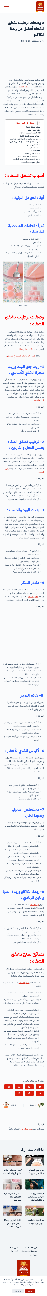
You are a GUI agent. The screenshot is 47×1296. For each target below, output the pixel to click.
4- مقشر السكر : (35, 147)
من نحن (33, 1254)
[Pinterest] (19, 1086)
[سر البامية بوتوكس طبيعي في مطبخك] (34, 1211)
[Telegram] (40, 1093)
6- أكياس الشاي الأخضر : (32, 153)
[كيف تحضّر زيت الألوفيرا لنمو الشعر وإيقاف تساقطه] (34, 1184)
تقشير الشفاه (33, 596)
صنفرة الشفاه (24, 982)
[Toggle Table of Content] (38, 123)
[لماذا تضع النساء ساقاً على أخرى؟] (34, 1160)
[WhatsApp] (29, 1093)
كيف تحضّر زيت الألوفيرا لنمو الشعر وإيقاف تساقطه (36, 1197)
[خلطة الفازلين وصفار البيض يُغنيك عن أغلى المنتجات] (12, 1211)
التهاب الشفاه (39, 400)
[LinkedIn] (8, 1086)
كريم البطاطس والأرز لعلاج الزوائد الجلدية (12, 1172)
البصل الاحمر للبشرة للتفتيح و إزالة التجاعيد (13, 1197)
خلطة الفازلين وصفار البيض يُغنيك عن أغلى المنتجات (13, 1223)
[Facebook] (40, 1086)
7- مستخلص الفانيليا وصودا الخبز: (29, 156)
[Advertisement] (23, 61)
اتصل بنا (14, 1251)
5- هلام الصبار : (35, 150)
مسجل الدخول (26, 1128)
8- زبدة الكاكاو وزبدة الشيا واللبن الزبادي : (26, 159)
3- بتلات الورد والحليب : (32, 144)
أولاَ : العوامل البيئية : (33, 130)
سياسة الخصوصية (29, 1251)
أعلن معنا (14, 1247)
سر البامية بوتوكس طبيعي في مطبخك (36, 1222)
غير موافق (18, 1291)
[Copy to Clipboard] (19, 1093)
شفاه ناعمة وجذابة (26, 349)
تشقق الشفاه (24, 86)
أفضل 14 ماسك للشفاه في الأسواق (21, 355)
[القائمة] (6, 6)
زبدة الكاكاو (34, 904)
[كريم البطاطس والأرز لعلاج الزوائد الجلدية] (12, 1160)
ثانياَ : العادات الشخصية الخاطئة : (29, 133)
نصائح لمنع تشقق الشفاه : (30, 162)
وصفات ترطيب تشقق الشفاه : (29, 136)
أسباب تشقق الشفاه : (32, 127)
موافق (30, 1291)
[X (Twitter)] (29, 1086)
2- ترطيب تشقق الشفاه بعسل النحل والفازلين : (24, 142)
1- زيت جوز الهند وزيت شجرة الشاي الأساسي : (25, 139)
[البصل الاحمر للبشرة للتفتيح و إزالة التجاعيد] (12, 1184)
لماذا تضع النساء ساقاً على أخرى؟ (36, 1172)
